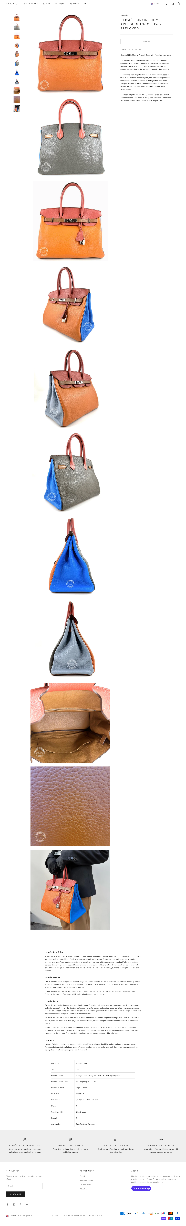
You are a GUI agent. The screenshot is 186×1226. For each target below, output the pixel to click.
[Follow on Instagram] (14, 1204)
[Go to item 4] (16, 44)
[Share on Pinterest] (136, 50)
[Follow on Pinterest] (20, 1204)
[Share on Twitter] (133, 50)
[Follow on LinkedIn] (27, 1204)
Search (82, 1176)
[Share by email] (140, 50)
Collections (31, 4)
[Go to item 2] (16, 26)
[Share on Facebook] (129, 50)
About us (83, 1189)
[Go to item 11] (16, 108)
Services (60, 4)
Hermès (124, 15)
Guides (46, 4)
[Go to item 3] (16, 35)
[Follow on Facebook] (7, 1204)
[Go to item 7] (16, 72)
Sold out (146, 41)
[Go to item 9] (16, 90)
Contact (74, 4)
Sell (86, 4)
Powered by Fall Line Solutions (86, 1216)
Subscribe (16, 1194)
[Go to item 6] (16, 63)
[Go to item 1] (16, 17)
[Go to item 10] (16, 99)
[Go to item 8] (16, 81)
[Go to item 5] (16, 54)
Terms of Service (86, 1180)
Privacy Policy (85, 1185)
